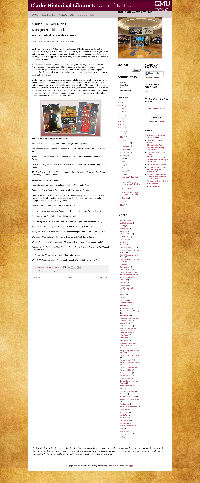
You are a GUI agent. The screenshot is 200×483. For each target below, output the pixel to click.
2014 (122, 137)
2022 (122, 112)
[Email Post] (64, 267)
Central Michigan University (157, 164)
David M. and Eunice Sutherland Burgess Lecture (130, 289)
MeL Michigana (152, 184)
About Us (66, 14)
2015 (122, 134)
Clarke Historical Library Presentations (155, 148)
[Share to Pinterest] (80, 267)
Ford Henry (124, 300)
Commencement (125, 282)
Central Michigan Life (127, 247)
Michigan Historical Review (129, 355)
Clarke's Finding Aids (154, 145)
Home (33, 14)
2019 (122, 121)
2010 (122, 208)
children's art (124, 423)
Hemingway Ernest (126, 308)
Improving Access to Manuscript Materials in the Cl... (131, 184)
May (123, 165)
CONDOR (123, 242)
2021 (122, 115)
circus (122, 428)
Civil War (123, 264)
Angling (122, 226)
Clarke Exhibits (125, 270)
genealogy (123, 431)
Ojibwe (122, 388)
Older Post (104, 277)
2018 (122, 124)
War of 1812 (124, 412)
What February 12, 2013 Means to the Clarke (130, 193)
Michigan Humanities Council (130, 362)
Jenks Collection (125, 326)
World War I (124, 415)
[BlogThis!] (72, 267)
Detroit (122, 294)
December (126, 143)
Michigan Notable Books (130, 189)
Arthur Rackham (125, 234)
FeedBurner (161, 121)
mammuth (114, 466)
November (126, 146)
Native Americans (126, 386)
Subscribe (86, 14)
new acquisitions (125, 434)
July (123, 158)
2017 (122, 127)
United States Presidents (128, 407)
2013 (122, 140)
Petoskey (123, 394)
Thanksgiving (124, 404)
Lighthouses (124, 340)
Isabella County (125, 323)
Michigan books (56, 271)
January (125, 198)
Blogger (130, 466)
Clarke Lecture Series (127, 277)
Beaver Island (124, 237)
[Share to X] (74, 267)
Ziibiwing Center (125, 420)
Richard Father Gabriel (128, 396)
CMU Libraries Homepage (156, 157)
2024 (122, 106)
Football (122, 297)
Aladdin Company (126, 223)
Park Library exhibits (127, 391)
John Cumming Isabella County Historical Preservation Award (128, 330)
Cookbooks (124, 285)
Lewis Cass (124, 338)
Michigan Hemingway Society (157, 181)
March (124, 171)
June (124, 161)
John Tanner (124, 335)
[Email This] (69, 267)
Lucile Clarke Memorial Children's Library (128, 344)
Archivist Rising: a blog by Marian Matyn (156, 171)
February (125, 174)
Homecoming (124, 315)
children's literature (126, 426)
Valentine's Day (125, 409)
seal (121, 437)
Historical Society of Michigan (130, 311)
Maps (122, 348)
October (125, 149)
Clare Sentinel (124, 267)
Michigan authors (44, 271)
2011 (122, 205)
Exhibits (48, 14)
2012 (122, 202)
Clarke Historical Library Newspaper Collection (128, 273)
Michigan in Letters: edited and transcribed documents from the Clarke (157, 176)
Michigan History (125, 360)
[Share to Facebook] (77, 267)
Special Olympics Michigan (129, 399)
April (123, 168)
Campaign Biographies (128, 245)
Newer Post (37, 277)
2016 (122, 131)
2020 (122, 118)
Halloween (123, 305)
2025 (122, 102)
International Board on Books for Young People (130, 319)
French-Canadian (126, 303)
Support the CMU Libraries (156, 167)
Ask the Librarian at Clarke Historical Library (156, 136)
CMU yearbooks (125, 239)
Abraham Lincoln (125, 220)
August (124, 155)
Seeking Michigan (153, 186)
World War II (124, 417)
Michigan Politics (125, 370)
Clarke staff (124, 280)
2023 (122, 109)
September (126, 152)
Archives (123, 231)
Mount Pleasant (125, 378)
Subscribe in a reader (153, 92)
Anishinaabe (124, 228)
